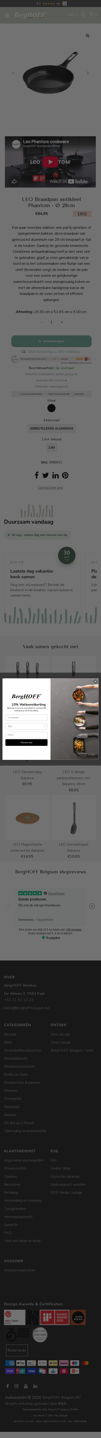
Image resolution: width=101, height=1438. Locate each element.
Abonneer (26, 742)
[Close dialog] (95, 681)
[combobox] (26, 726)
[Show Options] (45, 726)
